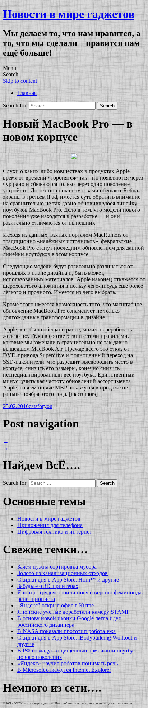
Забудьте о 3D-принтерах (47, 586)
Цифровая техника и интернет (54, 531)
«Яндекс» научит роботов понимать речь (67, 663)
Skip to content (20, 81)
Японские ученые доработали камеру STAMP (73, 612)
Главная (27, 93)
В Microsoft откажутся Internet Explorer (64, 670)
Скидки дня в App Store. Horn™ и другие (68, 580)
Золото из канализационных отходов (62, 573)
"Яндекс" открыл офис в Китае (55, 605)
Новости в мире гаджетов (68, 14)
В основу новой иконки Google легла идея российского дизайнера (69, 621)
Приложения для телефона (50, 525)
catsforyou (40, 406)
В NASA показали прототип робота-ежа (66, 631)
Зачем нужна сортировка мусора (57, 567)
